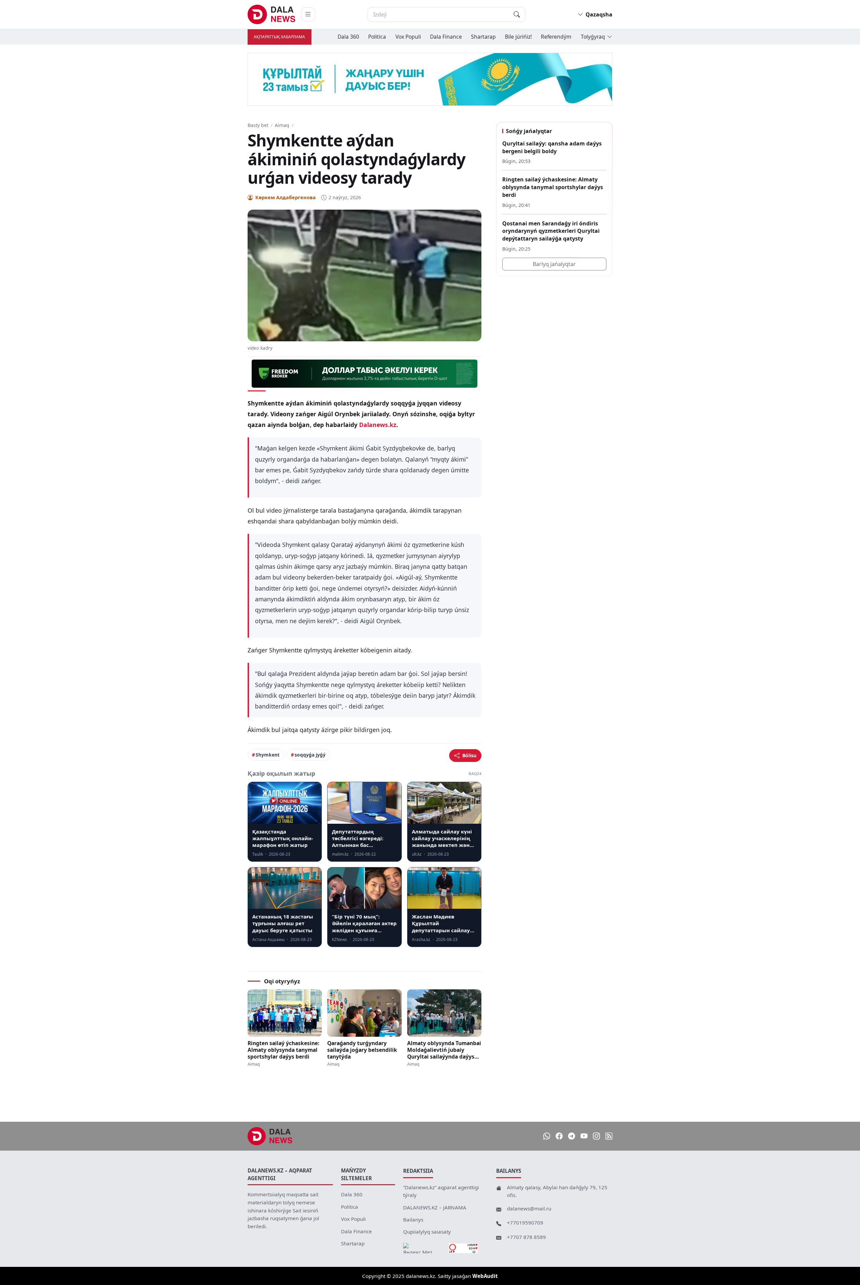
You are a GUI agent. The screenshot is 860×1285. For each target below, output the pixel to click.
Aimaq (282, 125)
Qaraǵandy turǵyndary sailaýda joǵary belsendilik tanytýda (362, 1050)
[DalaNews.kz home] (272, 14)
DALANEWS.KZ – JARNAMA (434, 1207)
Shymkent (268, 755)
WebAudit (485, 1276)
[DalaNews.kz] (270, 1136)
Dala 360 (348, 36)
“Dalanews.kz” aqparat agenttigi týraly (441, 1191)
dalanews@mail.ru (529, 1208)
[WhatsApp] (546, 1136)
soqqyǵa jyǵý (310, 755)
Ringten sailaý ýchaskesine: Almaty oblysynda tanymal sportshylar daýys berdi (283, 1050)
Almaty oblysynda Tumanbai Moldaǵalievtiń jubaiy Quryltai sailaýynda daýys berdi (444, 1050)
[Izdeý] (516, 14)
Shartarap (483, 36)
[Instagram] (596, 1136)
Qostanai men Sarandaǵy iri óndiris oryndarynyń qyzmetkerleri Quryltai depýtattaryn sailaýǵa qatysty (551, 231)
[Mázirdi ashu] (308, 14)
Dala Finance (446, 36)
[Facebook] (559, 1136)
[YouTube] (584, 1136)
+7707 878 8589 (526, 1237)
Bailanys (413, 1219)
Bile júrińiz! (518, 36)
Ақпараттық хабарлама (279, 37)
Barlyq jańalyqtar (554, 264)
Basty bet (258, 125)
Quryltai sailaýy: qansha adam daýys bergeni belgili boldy (552, 147)
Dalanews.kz (377, 425)
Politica (377, 36)
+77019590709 (525, 1222)
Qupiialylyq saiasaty (427, 1231)
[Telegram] (571, 1136)
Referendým (556, 36)
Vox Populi (408, 36)
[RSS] (608, 1136)
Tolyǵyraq (593, 36)
